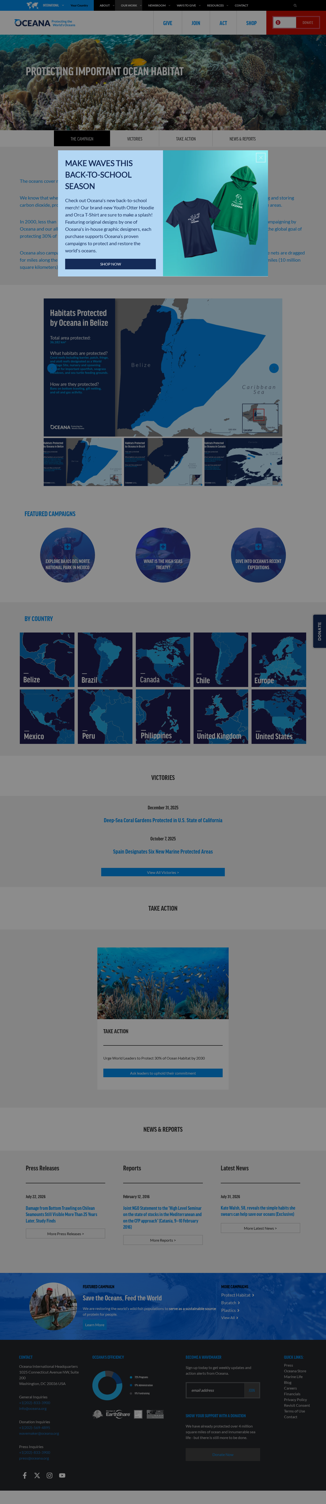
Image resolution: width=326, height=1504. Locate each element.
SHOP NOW (110, 264)
